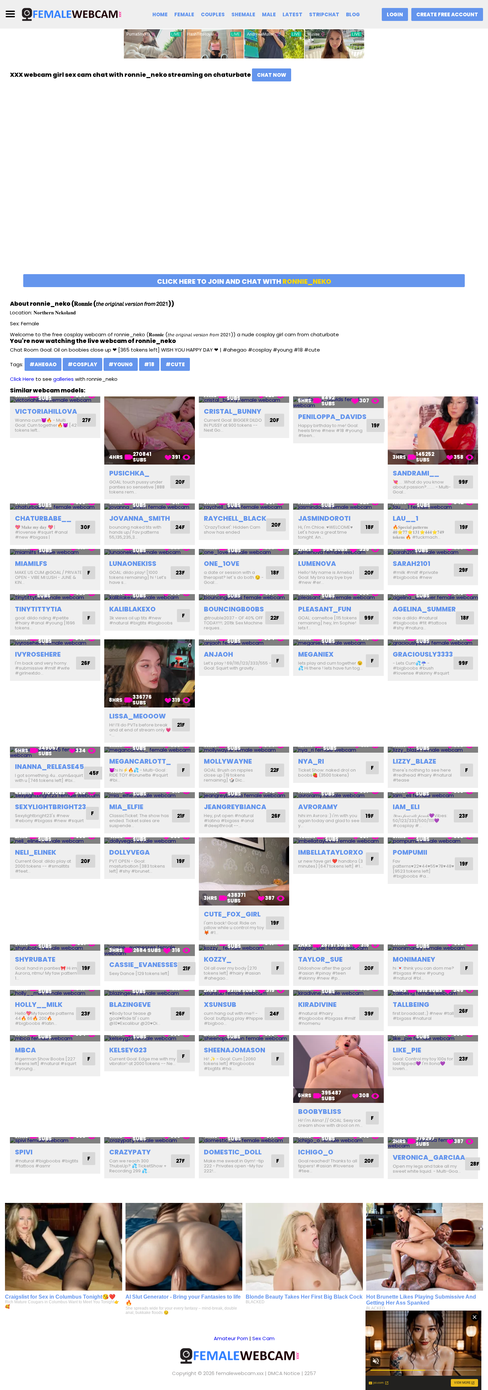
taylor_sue (320, 959)
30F (85, 527)
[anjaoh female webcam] (244, 642)
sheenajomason (234, 1050)
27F (86, 420)
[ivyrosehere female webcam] (55, 642)
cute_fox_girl (232, 914)
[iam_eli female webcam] (433, 795)
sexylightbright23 (50, 806)
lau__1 (405, 518)
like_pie (407, 1050)
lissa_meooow (137, 716)
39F (369, 1013)
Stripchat (324, 14)
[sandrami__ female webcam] (433, 430)
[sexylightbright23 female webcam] (55, 795)
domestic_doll (233, 1152)
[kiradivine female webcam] (338, 993)
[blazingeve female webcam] (149, 993)
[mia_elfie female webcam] (149, 795)
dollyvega (129, 852)
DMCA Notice (284, 1373)
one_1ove (221, 563)
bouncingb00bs (234, 609)
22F (274, 617)
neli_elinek (35, 852)
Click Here (22, 378)
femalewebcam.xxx (240, 1373)
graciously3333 (423, 654)
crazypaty (130, 1152)
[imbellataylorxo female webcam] (338, 840)
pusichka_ (129, 473)
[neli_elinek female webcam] (55, 840)
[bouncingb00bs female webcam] (244, 597)
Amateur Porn (231, 1338)
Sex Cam (263, 1338)
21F (181, 724)
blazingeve (130, 1004)
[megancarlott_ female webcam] (149, 750)
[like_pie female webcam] (433, 1038)
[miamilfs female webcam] (55, 552)
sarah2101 (411, 563)
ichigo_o (315, 1152)
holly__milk (38, 1004)
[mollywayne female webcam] (244, 750)
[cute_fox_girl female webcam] (244, 871)
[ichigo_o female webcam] (338, 1140)
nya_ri (311, 761)
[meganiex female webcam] (338, 642)
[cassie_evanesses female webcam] (149, 950)
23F (180, 572)
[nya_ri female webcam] (338, 750)
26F (85, 663)
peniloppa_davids (332, 416)
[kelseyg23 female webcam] (149, 1038)
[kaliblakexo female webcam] (149, 597)
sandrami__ (416, 473)
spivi (24, 1152)
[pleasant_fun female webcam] (338, 597)
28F (474, 1163)
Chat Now (271, 74)
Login (395, 14)
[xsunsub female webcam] (244, 993)
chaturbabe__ (43, 518)
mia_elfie (126, 806)
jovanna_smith (139, 518)
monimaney (414, 959)
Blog (353, 14)
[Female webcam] (75, 13)
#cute (175, 364)
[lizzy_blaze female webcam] (433, 750)
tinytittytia (38, 609)
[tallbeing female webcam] (433, 993)
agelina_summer (424, 609)
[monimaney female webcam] (433, 947)
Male (269, 14)
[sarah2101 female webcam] (433, 552)
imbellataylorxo (330, 852)
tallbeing (411, 1004)
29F (463, 570)
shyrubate (35, 959)
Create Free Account (447, 14)
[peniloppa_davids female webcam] (338, 402)
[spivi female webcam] (55, 1140)
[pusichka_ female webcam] (149, 430)
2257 (310, 1373)
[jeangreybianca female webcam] (244, 795)
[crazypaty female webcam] (149, 1140)
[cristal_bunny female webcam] (244, 399)
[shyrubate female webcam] (55, 947)
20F (180, 482)
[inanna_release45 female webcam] (55, 752)
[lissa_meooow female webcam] (149, 673)
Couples (213, 14)
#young (121, 364)
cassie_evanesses (143, 964)
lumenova (317, 563)
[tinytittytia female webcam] (55, 597)
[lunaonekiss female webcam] (149, 552)
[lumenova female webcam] (338, 552)
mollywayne (228, 761)
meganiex (316, 654)
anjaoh (218, 654)
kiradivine (317, 1004)
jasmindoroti (324, 518)
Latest (292, 14)
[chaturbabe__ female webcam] (55, 506)
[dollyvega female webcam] (149, 840)
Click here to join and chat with (244, 281)
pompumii (410, 852)
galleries (63, 378)
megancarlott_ (140, 761)
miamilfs (31, 563)
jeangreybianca (235, 806)
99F (463, 482)
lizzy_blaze (414, 761)
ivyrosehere (38, 654)
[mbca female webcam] (55, 1038)
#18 (149, 364)
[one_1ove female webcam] (244, 552)
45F (94, 773)
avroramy (318, 806)
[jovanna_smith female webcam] (149, 506)
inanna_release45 (49, 766)
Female (184, 14)
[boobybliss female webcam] (338, 1069)
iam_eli (406, 806)
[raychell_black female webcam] (244, 506)
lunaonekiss (132, 563)
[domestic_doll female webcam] (244, 1140)
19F (375, 425)
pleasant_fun (324, 609)
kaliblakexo (132, 609)
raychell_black (235, 518)
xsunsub (220, 1004)
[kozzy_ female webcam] (244, 947)
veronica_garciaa (429, 1157)
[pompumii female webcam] (433, 840)
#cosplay (82, 364)
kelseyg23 (128, 1050)
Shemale (243, 14)
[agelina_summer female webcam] (433, 597)
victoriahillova (46, 411)
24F (180, 527)
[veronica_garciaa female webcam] (433, 1143)
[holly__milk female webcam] (55, 993)
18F (370, 527)
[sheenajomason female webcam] (244, 1038)
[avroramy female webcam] (338, 795)
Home (160, 14)
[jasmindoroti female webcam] (338, 506)
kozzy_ (217, 959)
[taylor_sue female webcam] (338, 947)
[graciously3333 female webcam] (433, 642)
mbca (25, 1050)
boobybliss (319, 1111)
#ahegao (43, 364)
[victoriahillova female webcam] (55, 399)
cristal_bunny (232, 411)
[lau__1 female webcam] (433, 506)
